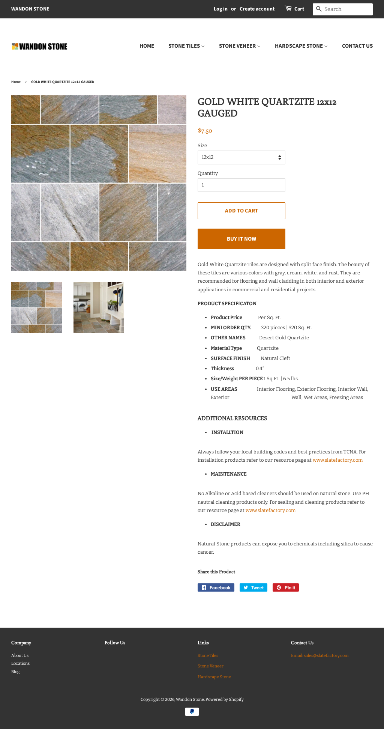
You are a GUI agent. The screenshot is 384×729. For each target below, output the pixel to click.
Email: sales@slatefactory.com (320, 655)
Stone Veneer (211, 666)
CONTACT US (357, 46)
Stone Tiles (208, 655)
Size (202, 145)
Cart (299, 9)
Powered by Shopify (225, 699)
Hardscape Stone (214, 677)
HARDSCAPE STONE (299, 46)
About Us (19, 655)
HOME (147, 46)
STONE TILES (184, 46)
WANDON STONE (30, 9)
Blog (15, 671)
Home (16, 81)
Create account (257, 9)
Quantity (208, 173)
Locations (20, 663)
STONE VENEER (238, 46)
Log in (221, 9)
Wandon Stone (190, 699)
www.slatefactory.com (338, 460)
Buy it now (241, 239)
